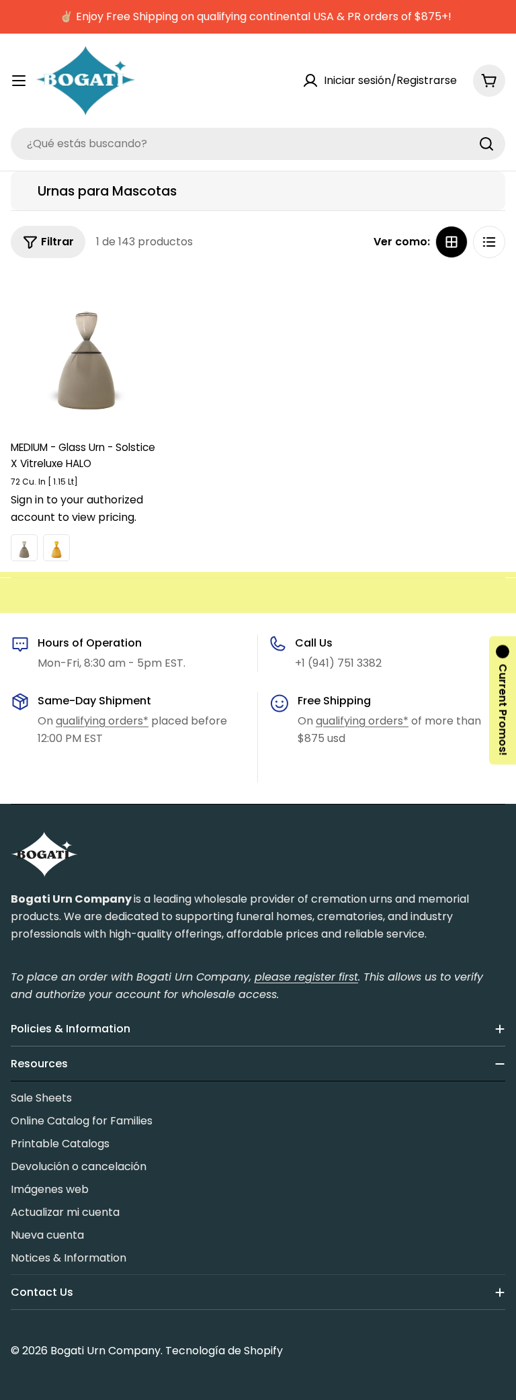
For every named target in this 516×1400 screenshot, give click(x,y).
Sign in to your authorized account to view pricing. (77, 508)
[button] (502, 700)
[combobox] (258, 144)
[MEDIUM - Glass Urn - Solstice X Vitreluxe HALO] (86, 349)
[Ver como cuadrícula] (451, 242)
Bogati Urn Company (105, 1350)
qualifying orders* (102, 721)
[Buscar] (486, 144)
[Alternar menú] (19, 81)
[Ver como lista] (489, 242)
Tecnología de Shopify (224, 1350)
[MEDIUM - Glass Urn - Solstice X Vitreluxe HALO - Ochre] (56, 547)
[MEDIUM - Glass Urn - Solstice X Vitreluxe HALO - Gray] (24, 547)
